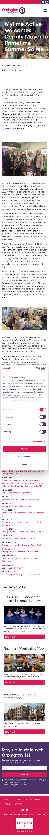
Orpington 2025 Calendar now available (20, 551)
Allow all (24, 449)
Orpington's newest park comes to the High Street (24, 532)
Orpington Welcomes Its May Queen (18, 506)
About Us (7, 800)
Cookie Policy (33, 815)
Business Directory (33, 800)
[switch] (42, 417)
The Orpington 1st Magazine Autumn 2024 (21, 574)
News (18, 800)
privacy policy (32, 780)
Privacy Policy (28, 401)
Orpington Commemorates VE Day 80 (19, 538)
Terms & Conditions (11, 815)
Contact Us (19, 804)
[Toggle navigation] (45, 10)
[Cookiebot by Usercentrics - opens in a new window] (35, 368)
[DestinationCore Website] (24, 823)
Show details (36, 441)
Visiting (7, 804)
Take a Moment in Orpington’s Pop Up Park (21, 499)
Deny (24, 464)
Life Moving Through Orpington (16, 493)
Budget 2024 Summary (12, 568)
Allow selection (24, 457)
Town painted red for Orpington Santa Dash (21, 545)
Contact (32, 2)
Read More (10, 637)
